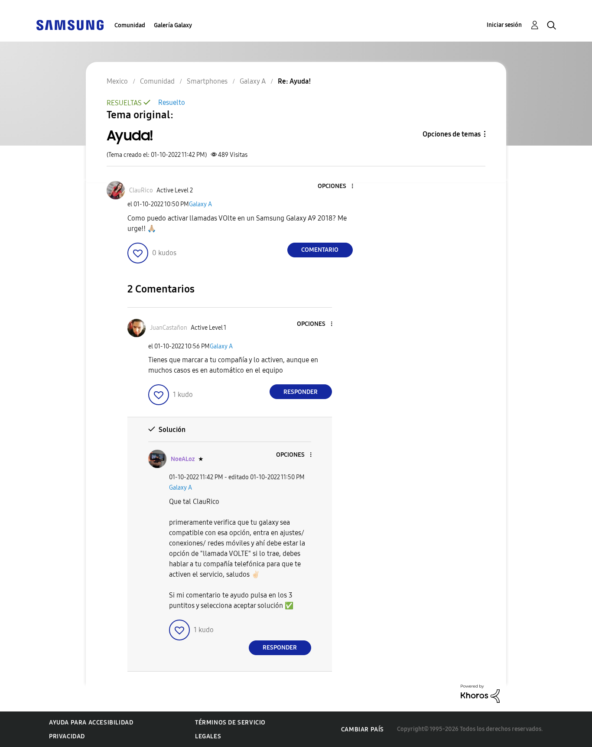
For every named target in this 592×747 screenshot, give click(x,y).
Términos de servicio (230, 722)
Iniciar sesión (504, 25)
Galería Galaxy (173, 25)
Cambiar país (362, 729)
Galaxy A (200, 204)
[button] (337, 186)
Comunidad (129, 25)
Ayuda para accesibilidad (91, 722)
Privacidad (67, 736)
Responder (300, 392)
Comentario (319, 249)
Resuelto (171, 102)
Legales (208, 736)
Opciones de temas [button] (452, 134)
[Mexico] (70, 24)
